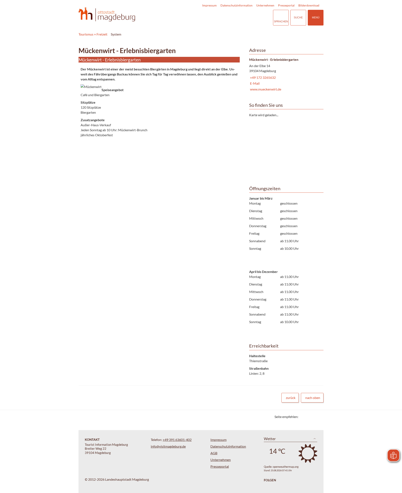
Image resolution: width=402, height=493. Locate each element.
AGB (213, 453)
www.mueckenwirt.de (265, 89)
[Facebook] (308, 417)
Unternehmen (265, 5)
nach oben (312, 398)
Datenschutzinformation (236, 5)
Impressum (209, 5)
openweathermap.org (286, 466)
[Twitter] (303, 417)
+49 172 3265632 (262, 77)
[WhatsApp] (318, 417)
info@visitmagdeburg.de (168, 446)
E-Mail (254, 83)
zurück (290, 398)
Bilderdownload (308, 5)
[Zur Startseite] (107, 14)
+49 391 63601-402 (177, 440)
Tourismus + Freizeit (93, 34)
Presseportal (286, 5)
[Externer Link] (244, 17)
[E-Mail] (313, 417)
